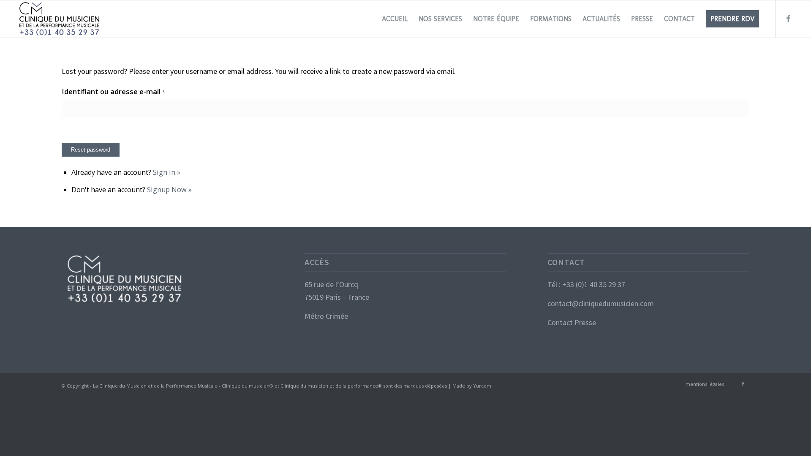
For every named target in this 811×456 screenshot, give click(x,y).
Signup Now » (169, 189)
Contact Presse (571, 322)
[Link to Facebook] (788, 18)
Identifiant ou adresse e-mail (113, 91)
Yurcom (482, 386)
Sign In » (166, 172)
